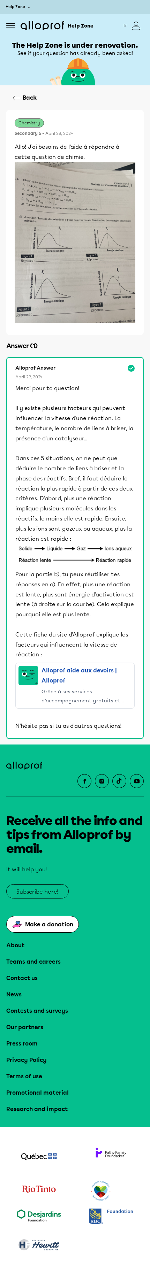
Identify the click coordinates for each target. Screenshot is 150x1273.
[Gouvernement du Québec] (39, 1157)
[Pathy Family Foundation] (111, 1157)
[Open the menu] (11, 26)
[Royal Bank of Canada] (111, 1217)
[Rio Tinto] (39, 1191)
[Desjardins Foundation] (39, 1217)
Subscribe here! (37, 891)
